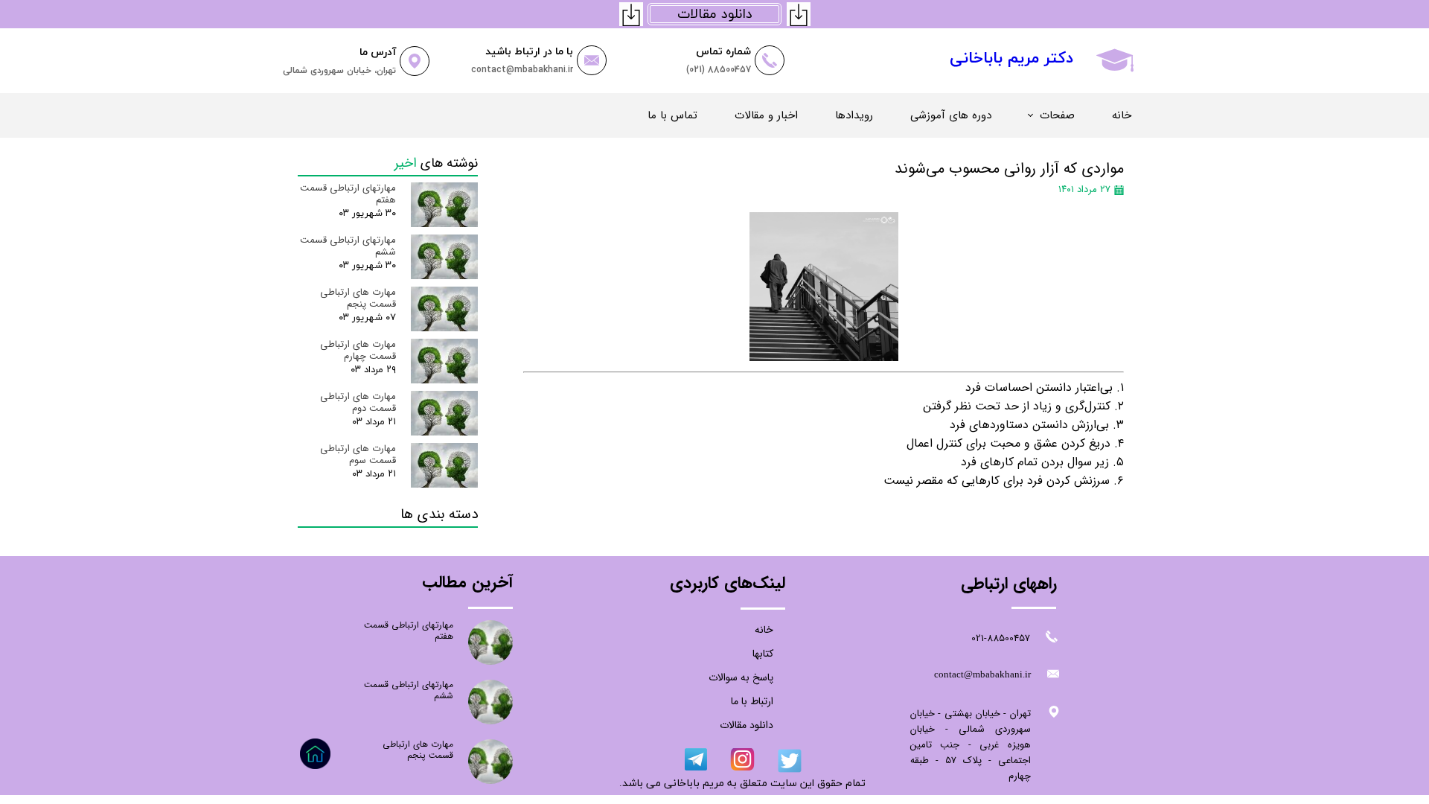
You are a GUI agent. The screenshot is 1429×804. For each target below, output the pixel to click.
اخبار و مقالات (766, 115)
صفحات (1057, 115)
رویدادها (854, 115)
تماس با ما (672, 115)
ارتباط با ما (752, 701)
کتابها (762, 653)
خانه (1121, 115)
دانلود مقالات (746, 725)
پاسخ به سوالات (741, 677)
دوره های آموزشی (950, 115)
